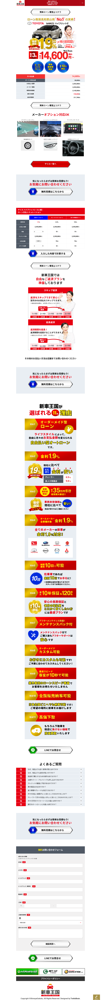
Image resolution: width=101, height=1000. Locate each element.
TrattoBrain (75, 998)
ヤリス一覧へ (50, 164)
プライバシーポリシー (50, 979)
